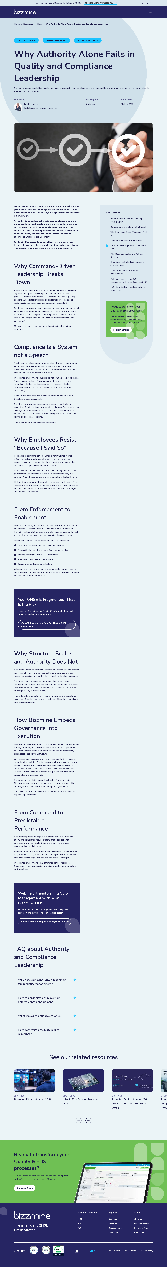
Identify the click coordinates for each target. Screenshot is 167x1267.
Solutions (113, 1219)
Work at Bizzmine (141, 1223)
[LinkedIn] (76, 1251)
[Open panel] (150, 11)
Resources (28, 24)
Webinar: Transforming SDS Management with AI (45, 921)
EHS (79, 1223)
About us (138, 1219)
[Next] (88, 1120)
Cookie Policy (147, 1251)
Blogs (39, 24)
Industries (113, 1223)
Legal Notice (130, 1251)
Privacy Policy (114, 1251)
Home (17, 24)
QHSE (79, 1219)
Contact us (139, 1232)
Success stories (116, 1228)
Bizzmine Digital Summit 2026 (98, 3)
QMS (79, 1228)
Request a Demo (121, 330)
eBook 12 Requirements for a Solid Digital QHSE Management (44, 624)
